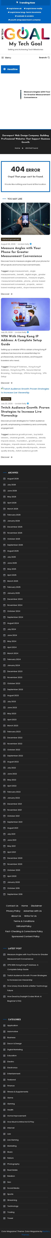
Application (12, 1025)
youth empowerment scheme (25, 19)
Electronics (12, 1067)
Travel (10, 1218)
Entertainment (13, 1073)
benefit (20, 274)
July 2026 (11, 484)
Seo (9, 1182)
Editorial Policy (24, 926)
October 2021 (13, 816)
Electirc (10, 1061)
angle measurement (18, 271)
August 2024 (13, 623)
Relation (11, 1176)
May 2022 (11, 779)
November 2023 (14, 677)
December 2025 (14, 527)
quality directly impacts (27, 447)
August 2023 (13, 695)
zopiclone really (34, 8)
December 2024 (15, 599)
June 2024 (12, 635)
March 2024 (12, 653)
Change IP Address (18, 366)
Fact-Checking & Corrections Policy (24, 931)
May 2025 (11, 569)
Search (43, 57)
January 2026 (13, 520)
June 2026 (12, 490)
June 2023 (12, 707)
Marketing (12, 1146)
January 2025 (13, 593)
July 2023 (11, 701)
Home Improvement (11, 239)
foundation (22, 441)
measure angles (36, 277)
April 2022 (11, 785)
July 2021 (11, 834)
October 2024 (13, 611)
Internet (10, 1128)
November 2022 (14, 743)
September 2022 (15, 755)
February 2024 (14, 659)
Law (9, 1134)
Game (10, 1097)
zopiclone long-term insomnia (25, 12)
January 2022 (13, 798)
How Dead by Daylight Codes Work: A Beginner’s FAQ (24, 998)
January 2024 (13, 665)
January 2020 (13, 882)
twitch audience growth (27, 450)
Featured (11, 1079)
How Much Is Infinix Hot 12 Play (20, 1121)
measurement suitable (12, 281)
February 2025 (14, 587)
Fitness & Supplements (17, 1091)
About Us (16, 915)
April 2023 (11, 719)
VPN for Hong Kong (32, 373)
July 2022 (11, 767)
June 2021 (11, 840)
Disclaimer (36, 905)
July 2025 (11, 557)
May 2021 (11, 846)
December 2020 (14, 858)
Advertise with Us (33, 910)
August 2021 (12, 828)
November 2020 (14, 864)
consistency (31, 437)
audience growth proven (20, 434)
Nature (10, 1158)
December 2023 (14, 671)
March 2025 (12, 581)
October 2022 (13, 749)
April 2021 (11, 852)
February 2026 (14, 514)
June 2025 (12, 563)
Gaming (6, 399)
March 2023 (12, 725)
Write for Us (30, 915)
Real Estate (12, 1170)
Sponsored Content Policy (25, 936)
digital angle (31, 274)
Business (11, 1037)
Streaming (12, 1200)
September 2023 (15, 689)
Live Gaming (13, 1140)
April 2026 (11, 502)
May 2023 (11, 713)
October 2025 (13, 539)
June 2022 (12, 773)
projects (30, 284)
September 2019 (14, 894)
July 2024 (11, 629)
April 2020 (11, 876)
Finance (11, 1085)
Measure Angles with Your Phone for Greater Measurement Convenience (21, 252)
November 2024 (14, 605)
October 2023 (13, 683)
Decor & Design (14, 1043)
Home (25, 905)
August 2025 (13, 551)
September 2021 (14, 822)
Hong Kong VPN (17, 370)
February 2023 (14, 731)
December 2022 (14, 737)
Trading (10, 1212)
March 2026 (12, 508)
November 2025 (14, 533)
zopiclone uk (15, 8)
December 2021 (14, 804)
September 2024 (15, 617)
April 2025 (11, 575)
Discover (5, 294)
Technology (16, 373)
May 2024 (11, 641)
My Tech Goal (25, 44)
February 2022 (14, 792)
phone (27, 281)
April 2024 (12, 647)
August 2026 (13, 478)
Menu (8, 57)
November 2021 (14, 810)
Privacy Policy (13, 910)
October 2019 (13, 888)
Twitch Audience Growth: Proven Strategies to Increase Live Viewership (25, 411)
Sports (10, 1194)
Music (10, 1152)
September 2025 (15, 545)
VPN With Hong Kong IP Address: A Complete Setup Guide (21, 340)
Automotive (12, 1031)
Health (10, 1109)
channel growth (17, 437)
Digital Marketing (15, 1049)
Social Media (13, 1188)
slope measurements (33, 287)
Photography (13, 1164)
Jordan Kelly (23, 244)
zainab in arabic (25, 16)
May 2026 (11, 496)
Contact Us (12, 905)
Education (12, 1055)
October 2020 (13, 870)
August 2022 (13, 761)
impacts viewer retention (23, 444)
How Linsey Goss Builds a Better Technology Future (27, 988)
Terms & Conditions (24, 921)
